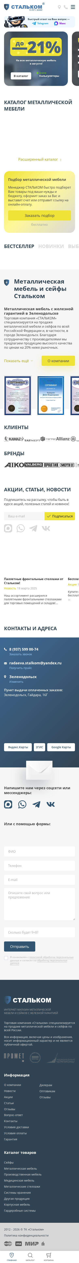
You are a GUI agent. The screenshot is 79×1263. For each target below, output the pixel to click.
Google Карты (61, 747)
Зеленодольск (23, 676)
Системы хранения (17, 1192)
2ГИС (39, 747)
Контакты (10, 1121)
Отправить (19, 946)
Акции (8, 1097)
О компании (58, 360)
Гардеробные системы (20, 1210)
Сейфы (9, 1162)
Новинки (51, 246)
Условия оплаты (15, 1133)
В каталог (21, 76)
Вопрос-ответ (13, 1115)
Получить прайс (20, 668)
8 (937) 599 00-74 (23, 649)
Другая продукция (17, 1199)
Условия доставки (16, 1127)
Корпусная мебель (17, 1204)
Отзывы (9, 1109)
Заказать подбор (39, 215)
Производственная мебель (23, 1174)
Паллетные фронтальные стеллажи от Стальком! (33, 581)
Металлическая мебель (20, 1168)
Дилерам (46, 1085)
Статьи (9, 1103)
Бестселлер (19, 246)
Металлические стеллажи (22, 1186)
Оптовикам (47, 1091)
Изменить (16, 682)
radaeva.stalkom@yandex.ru (35, 663)
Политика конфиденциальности (26, 1235)
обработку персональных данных (38, 962)
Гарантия (10, 1139)
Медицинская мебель (19, 1180)
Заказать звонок (20, 654)
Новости (10, 1091)
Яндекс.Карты (18, 747)
